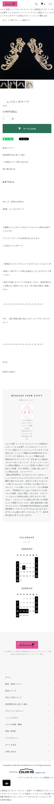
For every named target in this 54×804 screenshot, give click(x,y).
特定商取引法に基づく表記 (14, 154)
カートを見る (10, 744)
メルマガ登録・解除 (13, 724)
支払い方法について (13, 697)
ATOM (13, 731)
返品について (8, 147)
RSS (7, 731)
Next (51, 53)
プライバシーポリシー (14, 711)
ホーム (5, 20)
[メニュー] (50, 4)
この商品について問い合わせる (15, 161)
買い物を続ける (9, 169)
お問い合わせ (10, 751)
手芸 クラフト (14, 20)
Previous (3, 53)
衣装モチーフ (26, 20)
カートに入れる (29, 128)
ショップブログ (11, 717)
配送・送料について (13, 684)
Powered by (13, 772)
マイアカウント (11, 738)
